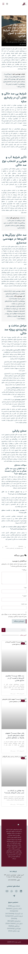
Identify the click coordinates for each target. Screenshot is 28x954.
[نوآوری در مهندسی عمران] (24, 4)
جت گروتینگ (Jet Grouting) (14, 914)
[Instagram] (16, 891)
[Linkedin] (21, 891)
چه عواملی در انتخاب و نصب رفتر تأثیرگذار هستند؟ (14, 791)
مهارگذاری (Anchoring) (14, 929)
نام (25, 588)
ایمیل (24, 596)
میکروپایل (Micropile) (14, 921)
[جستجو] (3, 630)
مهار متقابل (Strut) (14, 931)
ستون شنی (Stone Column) (14, 924)
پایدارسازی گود (14, 218)
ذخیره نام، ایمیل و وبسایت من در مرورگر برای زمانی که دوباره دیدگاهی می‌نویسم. (14, 615)
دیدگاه (24, 570)
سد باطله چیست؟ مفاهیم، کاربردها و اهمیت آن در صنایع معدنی (14, 678)
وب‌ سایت (23, 604)
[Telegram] (14, 895)
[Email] (7, 891)
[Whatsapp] (11, 891)
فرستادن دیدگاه (19, 621)
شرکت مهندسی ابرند (18, 74)
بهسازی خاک (18, 296)
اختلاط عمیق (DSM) (14, 906)
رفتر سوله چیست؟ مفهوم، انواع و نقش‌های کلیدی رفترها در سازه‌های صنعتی (14, 735)
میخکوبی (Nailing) (14, 926)
